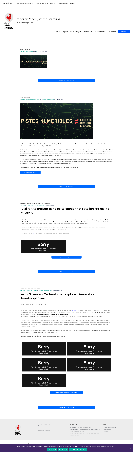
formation (23, 99)
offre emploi (29, 99)
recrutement (36, 99)
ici (33, 233)
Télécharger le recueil (30, 172)
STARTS (28, 205)
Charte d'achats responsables (43, 430)
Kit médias (105, 431)
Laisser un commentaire (26, 51)
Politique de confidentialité (109, 427)
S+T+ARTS (74, 310)
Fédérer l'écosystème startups (38, 19)
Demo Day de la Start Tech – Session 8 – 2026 (80, 427)
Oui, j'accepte (52, 449)
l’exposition (50, 219)
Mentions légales (107, 429)
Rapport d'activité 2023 (42, 425)
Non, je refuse (63, 449)
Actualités (22, 205)
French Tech (29, 290)
